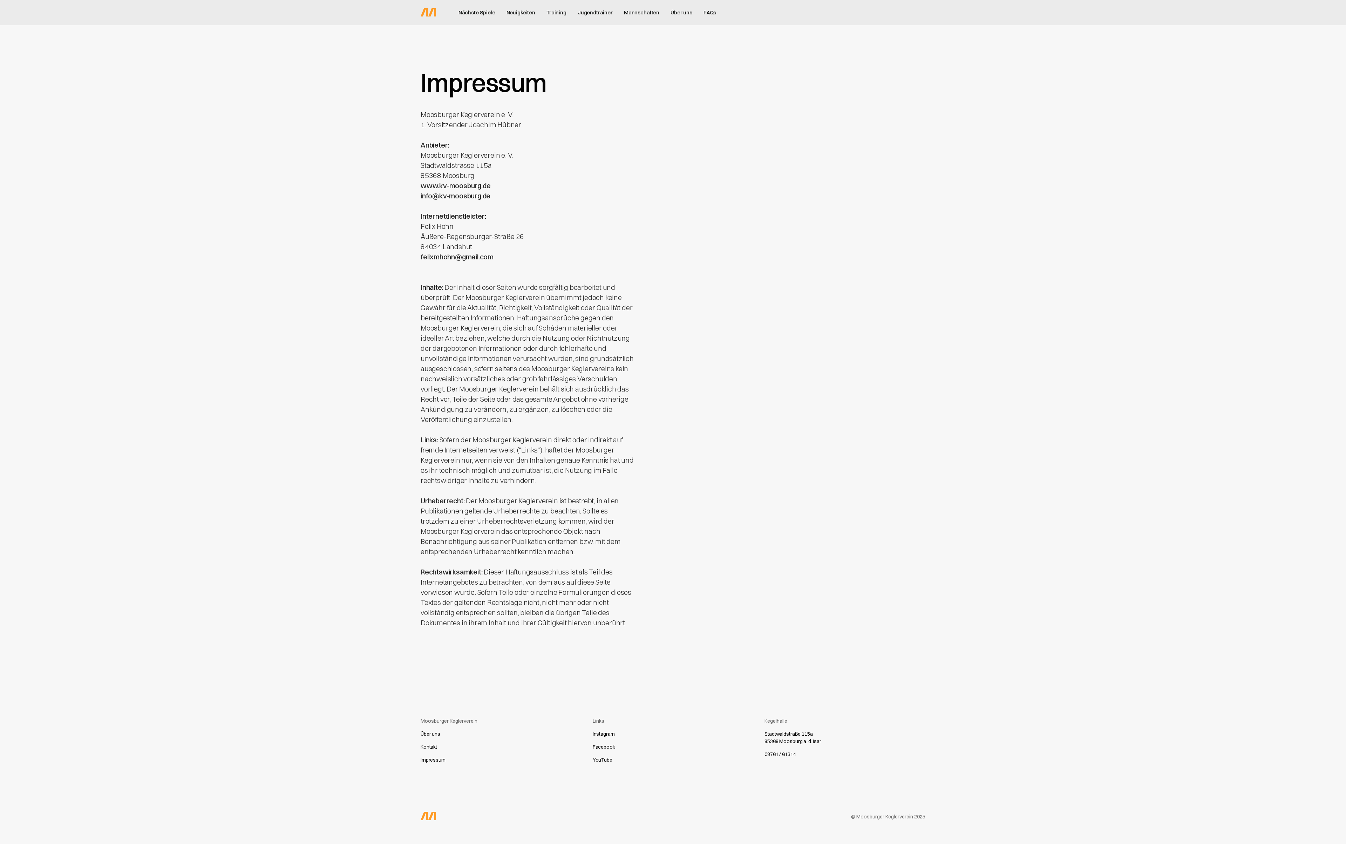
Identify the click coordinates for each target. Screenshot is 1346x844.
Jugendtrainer (595, 12)
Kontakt (429, 747)
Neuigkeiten (521, 12)
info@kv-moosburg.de (455, 195)
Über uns (681, 12)
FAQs (709, 12)
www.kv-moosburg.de (455, 185)
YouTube (602, 760)
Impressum (433, 760)
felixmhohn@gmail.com (457, 256)
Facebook (604, 747)
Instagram (604, 734)
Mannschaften (641, 12)
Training (556, 12)
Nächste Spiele (476, 12)
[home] (428, 11)
